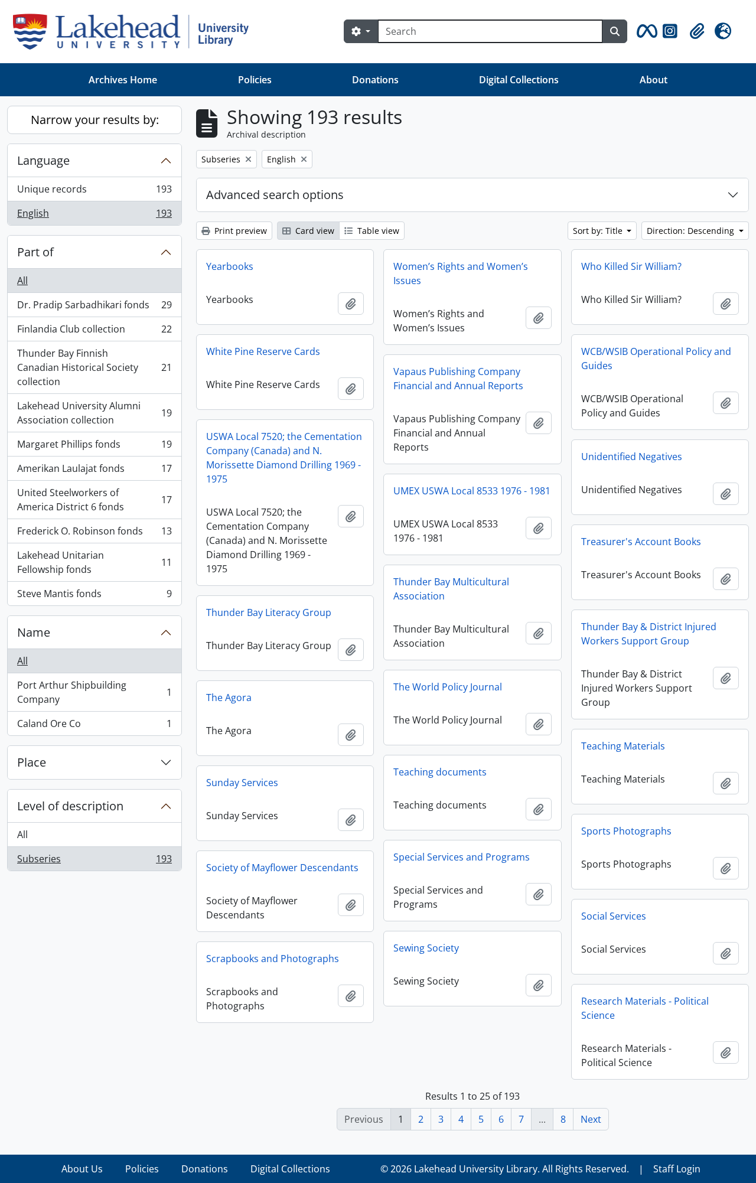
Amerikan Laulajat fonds (94, 471)
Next (591, 1119)
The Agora (229, 697)
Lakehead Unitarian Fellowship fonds (94, 562)
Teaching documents (440, 771)
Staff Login (676, 1168)
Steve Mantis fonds (94, 596)
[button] (645, 31)
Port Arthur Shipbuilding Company (94, 692)
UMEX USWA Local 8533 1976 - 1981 (471, 490)
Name (33, 632)
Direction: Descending (692, 230)
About (653, 79)
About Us (82, 1168)
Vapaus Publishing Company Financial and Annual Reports (458, 378)
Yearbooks (229, 266)
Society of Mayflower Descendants (282, 867)
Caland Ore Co (94, 726)
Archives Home (123, 79)
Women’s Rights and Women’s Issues (460, 273)
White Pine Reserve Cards (263, 351)
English (94, 216)
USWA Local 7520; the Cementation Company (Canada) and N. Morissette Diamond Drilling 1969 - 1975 (284, 457)
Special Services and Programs (461, 856)
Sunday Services (242, 782)
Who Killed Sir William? (631, 266)
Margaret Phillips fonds (94, 447)
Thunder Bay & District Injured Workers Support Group (648, 633)
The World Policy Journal (447, 686)
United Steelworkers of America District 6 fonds (94, 499)
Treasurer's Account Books (641, 541)
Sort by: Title (599, 230)
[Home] (135, 31)
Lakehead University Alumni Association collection (94, 412)
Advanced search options (275, 195)
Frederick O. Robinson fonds (94, 533)
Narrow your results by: (95, 120)
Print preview (239, 230)
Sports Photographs (626, 830)
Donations (375, 79)
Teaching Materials (623, 745)
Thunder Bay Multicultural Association (451, 588)
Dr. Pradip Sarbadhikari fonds (94, 307)
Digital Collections (519, 79)
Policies (255, 79)
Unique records (94, 191)
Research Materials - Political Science (645, 1008)
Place (31, 762)
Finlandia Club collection (94, 331)
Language (43, 160)
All (22, 280)
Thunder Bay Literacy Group (268, 612)
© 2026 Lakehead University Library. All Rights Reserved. (504, 1168)
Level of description (70, 806)
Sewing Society (426, 947)
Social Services (613, 916)
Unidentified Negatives (631, 456)
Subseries (94, 861)
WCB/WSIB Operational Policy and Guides (656, 358)
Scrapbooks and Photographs (272, 958)
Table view (377, 230)
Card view (313, 230)
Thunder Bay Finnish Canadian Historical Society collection (94, 367)
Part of (35, 252)
